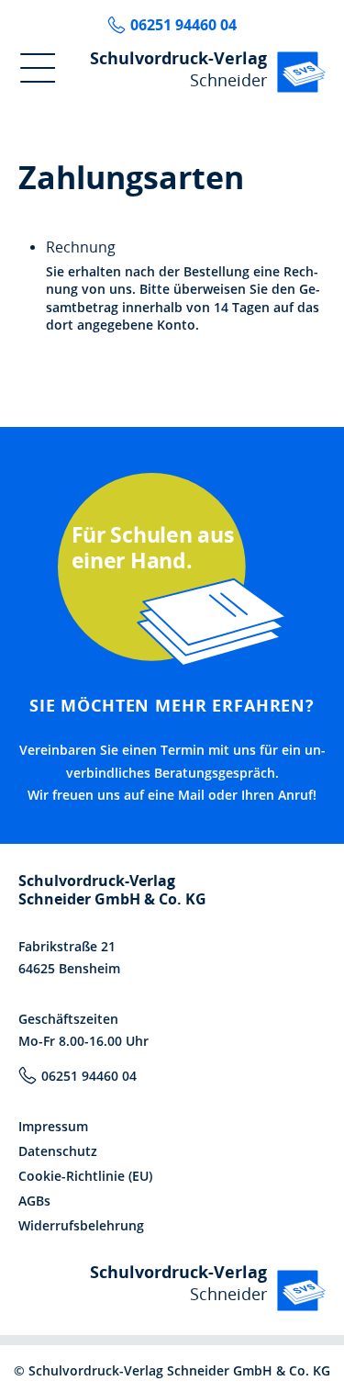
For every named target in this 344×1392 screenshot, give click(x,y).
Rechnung (81, 247)
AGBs (34, 1200)
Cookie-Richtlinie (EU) (85, 1175)
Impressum (53, 1126)
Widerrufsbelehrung (81, 1225)
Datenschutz (57, 1151)
